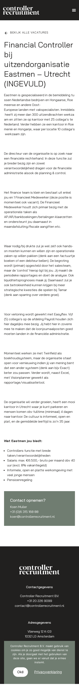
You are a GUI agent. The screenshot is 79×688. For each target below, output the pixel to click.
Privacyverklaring (48, 672)
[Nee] (70, 662)
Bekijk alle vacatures (29, 32)
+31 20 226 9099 (39, 601)
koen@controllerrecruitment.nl (32, 516)
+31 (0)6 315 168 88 (24, 512)
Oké (20, 672)
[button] (74, 10)
